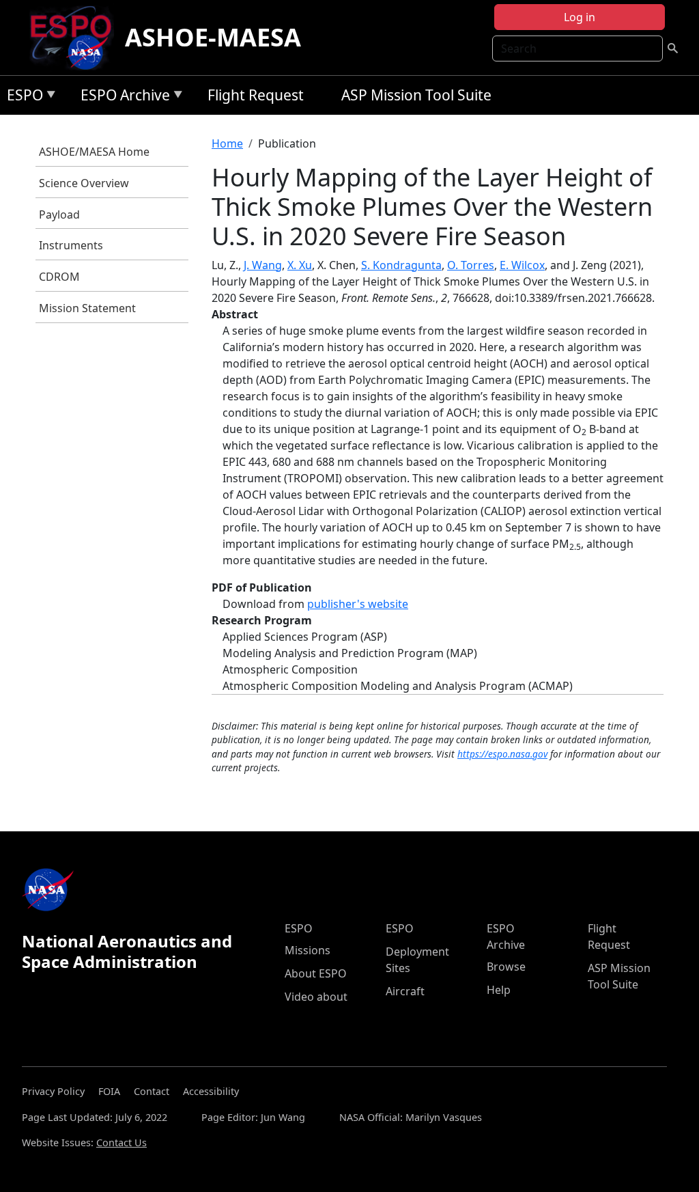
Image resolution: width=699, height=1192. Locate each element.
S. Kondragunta (401, 265)
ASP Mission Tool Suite (416, 95)
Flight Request (256, 95)
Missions (307, 950)
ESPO (21, 97)
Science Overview (84, 183)
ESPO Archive (122, 97)
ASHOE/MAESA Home (94, 151)
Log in (579, 17)
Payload (59, 214)
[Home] (76, 37)
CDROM (59, 276)
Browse (506, 966)
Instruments (71, 245)
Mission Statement (87, 308)
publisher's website (357, 603)
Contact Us (121, 1142)
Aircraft (405, 991)
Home (227, 143)
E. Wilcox (522, 265)
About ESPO (316, 973)
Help (499, 989)
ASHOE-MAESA (213, 37)
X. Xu (299, 265)
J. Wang (263, 265)
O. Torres (470, 265)
